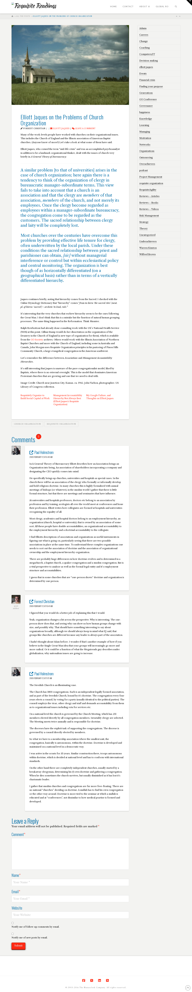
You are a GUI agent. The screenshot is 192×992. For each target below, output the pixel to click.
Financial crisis (147, 80)
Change (143, 41)
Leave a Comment (84, 128)
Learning (144, 125)
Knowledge (145, 118)
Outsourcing (146, 157)
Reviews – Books (148, 202)
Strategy (143, 222)
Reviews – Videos (149, 209)
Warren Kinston (148, 247)
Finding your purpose (151, 86)
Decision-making (148, 60)
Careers (143, 34)
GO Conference (148, 99)
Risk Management (149, 215)
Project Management (150, 176)
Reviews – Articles (149, 196)
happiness (144, 112)
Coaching (144, 47)
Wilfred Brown (147, 254)
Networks (144, 144)
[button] (189, 3)
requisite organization (61, 424)
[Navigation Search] (175, 7)
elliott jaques (60, 128)
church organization (27, 424)
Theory (143, 228)
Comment (19, 834)
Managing (144, 131)
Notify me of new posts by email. (30, 937)
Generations (146, 92)
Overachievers (147, 163)
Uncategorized (147, 235)
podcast (143, 170)
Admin (142, 28)
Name (16, 875)
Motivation (145, 138)
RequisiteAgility (147, 189)
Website (17, 908)
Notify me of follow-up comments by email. (35, 926)
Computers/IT (147, 54)
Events (143, 73)
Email (16, 891)
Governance (146, 105)
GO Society (37, 339)
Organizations (146, 151)
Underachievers (148, 241)
